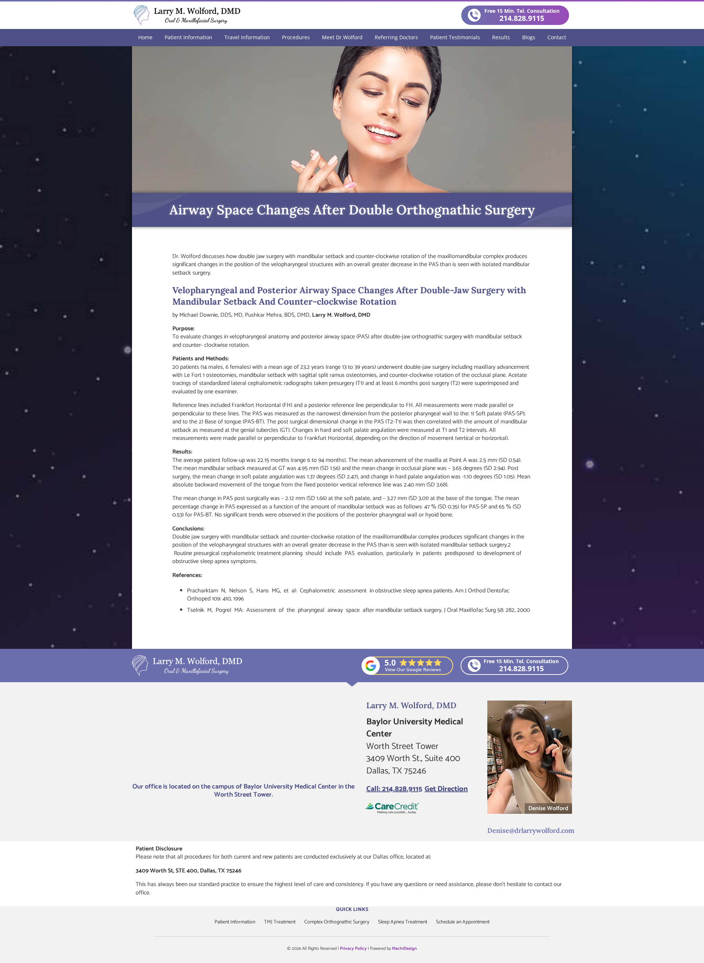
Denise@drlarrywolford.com (530, 830)
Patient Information (188, 37)
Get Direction (446, 789)
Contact (556, 37)
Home (145, 37)
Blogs (528, 37)
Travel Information (247, 37)
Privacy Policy (353, 948)
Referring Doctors (396, 37)
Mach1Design (404, 948)
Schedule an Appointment (462, 922)
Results (501, 37)
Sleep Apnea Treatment (402, 922)
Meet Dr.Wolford (342, 37)
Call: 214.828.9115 (394, 789)
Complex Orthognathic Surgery (336, 922)
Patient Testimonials (455, 37)
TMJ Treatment (280, 922)
